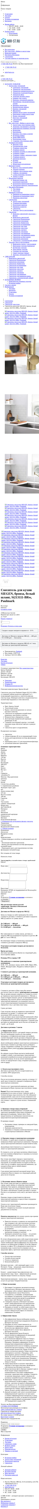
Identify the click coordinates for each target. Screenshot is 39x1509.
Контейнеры (17, 132)
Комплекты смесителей (21, 217)
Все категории (10, 49)
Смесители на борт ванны (22, 237)
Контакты (8, 21)
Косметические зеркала (21, 107)
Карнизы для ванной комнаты (23, 100)
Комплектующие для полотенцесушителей (20, 181)
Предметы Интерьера (12, 55)
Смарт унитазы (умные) (21, 253)
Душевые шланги (19, 157)
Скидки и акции (10, 285)
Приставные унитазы (20, 249)
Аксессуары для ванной (17, 86)
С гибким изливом (7, 828)
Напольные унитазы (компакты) (24, 246)
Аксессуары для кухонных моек (24, 125)
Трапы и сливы (18, 176)
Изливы (15, 160)
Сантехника (9, 56)
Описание (8, 680)
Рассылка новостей (11, 1475)
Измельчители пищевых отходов (24, 128)
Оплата (7, 17)
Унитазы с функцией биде (22, 255)
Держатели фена (18, 94)
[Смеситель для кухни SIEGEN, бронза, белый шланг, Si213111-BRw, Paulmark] (6, 585)
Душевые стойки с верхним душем (25, 155)
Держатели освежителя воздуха (23, 91)
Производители (10, 1449)
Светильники (17, 119)
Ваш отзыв (4, 888)
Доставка (8, 16)
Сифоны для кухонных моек (22, 171)
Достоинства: (5, 873)
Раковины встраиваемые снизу (23, 196)
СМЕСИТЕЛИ (10, 256)
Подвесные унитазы (20, 247)
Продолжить (5, 901)
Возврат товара (10, 1445)
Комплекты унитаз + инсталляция (24, 244)
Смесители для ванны (20, 231)
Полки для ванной (19, 116)
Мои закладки (9, 1473)
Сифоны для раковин (20, 173)
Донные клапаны (19, 169)
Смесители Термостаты (21, 223)
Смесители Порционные (21, 219)
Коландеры (16, 130)
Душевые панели (18, 150)
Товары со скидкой (11, 1451)
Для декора (16, 189)
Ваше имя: (4, 866)
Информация (9, 287)
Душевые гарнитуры (20, 148)
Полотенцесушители (16, 178)
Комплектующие (10, 53)
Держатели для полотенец (22, 89)
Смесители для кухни (20, 228)
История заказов (10, 1471)
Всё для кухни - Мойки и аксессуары (17, 51)
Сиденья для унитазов (20, 251)
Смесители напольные (20, 239)
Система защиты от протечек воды (17, 58)
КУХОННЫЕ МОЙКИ (13, 279)
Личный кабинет (10, 1470)
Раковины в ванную (15, 192)
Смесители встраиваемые (21, 224)
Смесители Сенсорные (20, 221)
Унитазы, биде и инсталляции (23, 210)
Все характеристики (26, 668)
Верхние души (18, 144)
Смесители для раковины (21, 233)
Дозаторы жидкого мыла (21, 96)
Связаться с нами (10, 1444)
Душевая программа (16, 143)
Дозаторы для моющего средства (24, 126)
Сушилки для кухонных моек (23, 141)
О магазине (9, 14)
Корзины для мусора (20, 105)
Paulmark (19, 651)
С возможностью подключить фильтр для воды (17, 821)
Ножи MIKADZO (19, 137)
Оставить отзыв (6, 609)
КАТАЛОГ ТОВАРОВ (12, 84)
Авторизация (13, 35)
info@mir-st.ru (9, 72)
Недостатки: (5, 880)
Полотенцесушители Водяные (23, 183)
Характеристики (10, 682)
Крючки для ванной (19, 109)
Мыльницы (17, 110)
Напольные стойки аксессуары (23, 114)
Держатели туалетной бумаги (23, 93)
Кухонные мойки (18, 135)
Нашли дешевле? (6, 618)
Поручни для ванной (20, 118)
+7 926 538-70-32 (10, 67)
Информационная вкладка (14, 686)
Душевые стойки (18, 153)
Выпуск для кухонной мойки (23, 167)
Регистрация (13, 33)
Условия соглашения (12, 19)
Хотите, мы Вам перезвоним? (23, 64)
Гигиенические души (20, 146)
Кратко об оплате (11, 1438)
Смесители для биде (20, 230)
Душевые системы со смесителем (24, 151)
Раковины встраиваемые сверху (23, 194)
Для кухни (16, 191)
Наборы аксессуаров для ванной (24, 112)
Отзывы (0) (8, 684)
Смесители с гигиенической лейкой (25, 240)
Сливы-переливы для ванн (22, 175)
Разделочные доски (19, 139)
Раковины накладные (20, 198)
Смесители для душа (20, 226)
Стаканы (16, 121)
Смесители (16, 208)
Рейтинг (3, 894)
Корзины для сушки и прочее (23, 134)
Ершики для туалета (20, 98)
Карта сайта (9, 1447)
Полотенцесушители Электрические (25, 185)
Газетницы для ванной (20, 87)
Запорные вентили (19, 159)
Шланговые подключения (21, 164)
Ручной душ (17, 162)
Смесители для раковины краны (24, 235)
